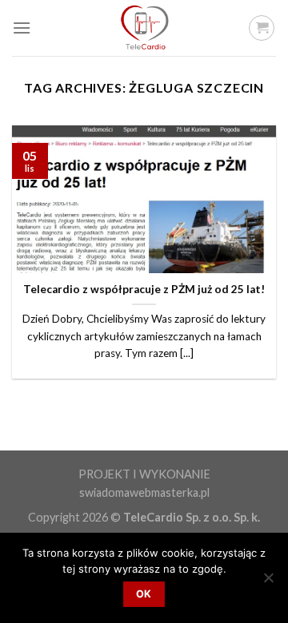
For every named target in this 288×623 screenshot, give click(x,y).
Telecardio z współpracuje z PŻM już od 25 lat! (144, 289)
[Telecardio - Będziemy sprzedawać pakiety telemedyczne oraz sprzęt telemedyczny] (144, 28)
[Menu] (21, 27)
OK (144, 594)
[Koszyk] (261, 28)
